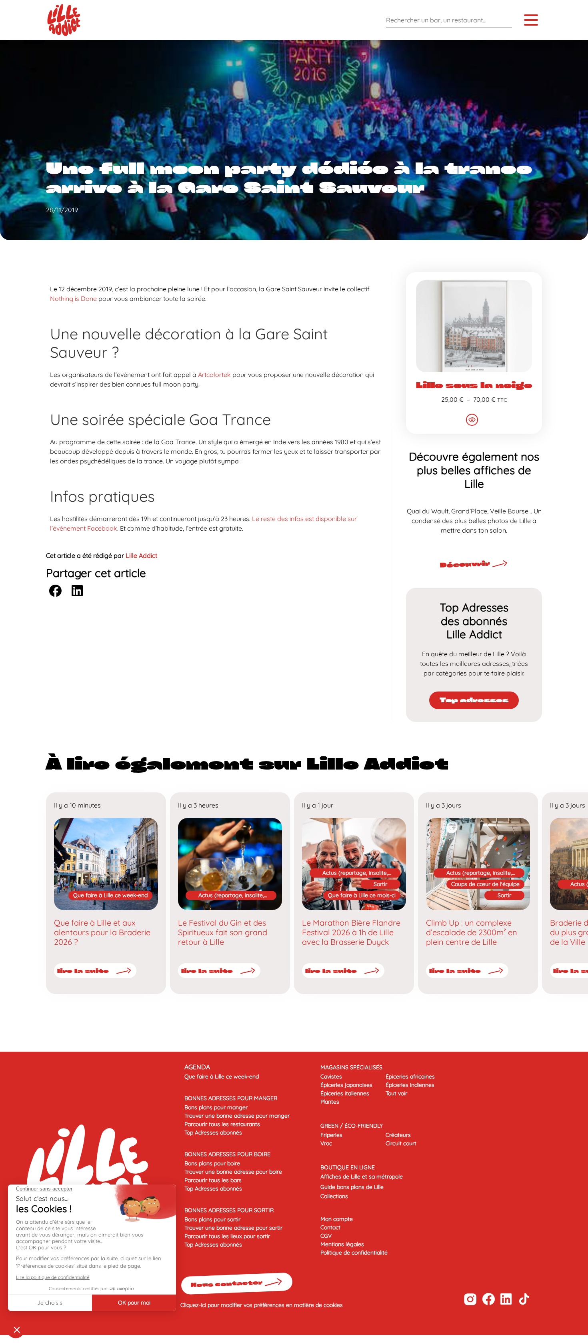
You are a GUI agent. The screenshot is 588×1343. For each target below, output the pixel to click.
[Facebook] (488, 1299)
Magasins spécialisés (351, 1067)
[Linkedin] (506, 1299)
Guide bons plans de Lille (352, 1187)
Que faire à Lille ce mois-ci (362, 895)
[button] (55, 591)
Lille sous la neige (474, 385)
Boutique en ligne (347, 1167)
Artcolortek (214, 375)
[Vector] (470, 1299)
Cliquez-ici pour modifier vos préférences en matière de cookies (261, 1305)
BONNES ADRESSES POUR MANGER (230, 1098)
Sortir (380, 884)
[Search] (504, 20)
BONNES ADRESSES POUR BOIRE (227, 1154)
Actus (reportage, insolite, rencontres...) (231, 896)
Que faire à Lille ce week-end (110, 895)
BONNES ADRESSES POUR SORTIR (229, 1210)
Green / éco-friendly (351, 1125)
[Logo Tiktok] (524, 1299)
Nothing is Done (74, 299)
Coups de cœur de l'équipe (485, 884)
